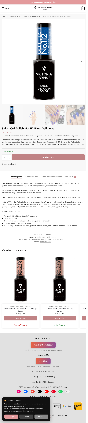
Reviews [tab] (70, 177)
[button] (83, 8)
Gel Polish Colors (59, 239)
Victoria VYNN (45, 242)
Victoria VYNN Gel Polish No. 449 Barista (59, 310)
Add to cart (48, 157)
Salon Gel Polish (15, 17)
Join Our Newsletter (43, 345)
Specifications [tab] (31, 177)
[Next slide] (81, 61)
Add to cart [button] (20, 318)
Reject (26, 417)
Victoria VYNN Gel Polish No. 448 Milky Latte (20, 310)
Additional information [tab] (51, 177)
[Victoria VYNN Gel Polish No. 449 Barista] (59, 279)
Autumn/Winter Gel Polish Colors (37, 239)
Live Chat (43, 361)
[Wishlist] (35, 258)
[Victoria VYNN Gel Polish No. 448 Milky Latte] (20, 279)
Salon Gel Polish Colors (31, 17)
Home (4, 17)
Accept (11, 417)
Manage (41, 417)
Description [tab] (16, 177)
